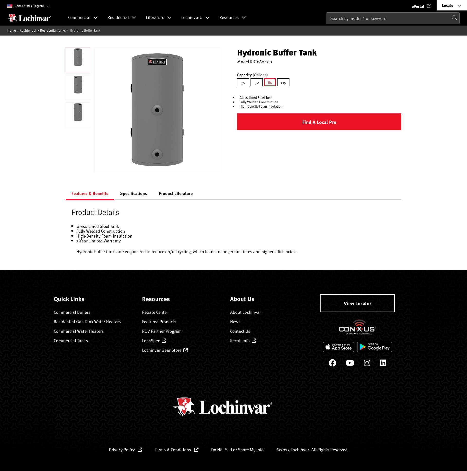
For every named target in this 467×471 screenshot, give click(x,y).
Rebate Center (155, 312)
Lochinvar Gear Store (161, 350)
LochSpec (151, 340)
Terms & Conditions (173, 449)
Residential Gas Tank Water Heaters (87, 321)
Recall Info (240, 340)
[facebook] (332, 364)
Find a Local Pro (319, 121)
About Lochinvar (245, 312)
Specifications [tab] (133, 193)
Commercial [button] (79, 17)
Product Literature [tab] (176, 193)
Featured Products (159, 321)
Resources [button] (229, 17)
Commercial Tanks (71, 340)
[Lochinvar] (29, 18)
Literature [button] (155, 17)
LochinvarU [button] (192, 17)
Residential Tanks (53, 30)
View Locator (357, 303)
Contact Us (240, 331)
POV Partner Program (162, 331)
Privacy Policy (122, 449)
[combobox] (393, 18)
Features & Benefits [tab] (90, 193)
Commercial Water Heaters (79, 331)
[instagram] (367, 364)
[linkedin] (383, 364)
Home (11, 30)
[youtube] (350, 364)
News (235, 321)
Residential (28, 30)
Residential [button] (119, 17)
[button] (421, 5)
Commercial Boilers (72, 312)
